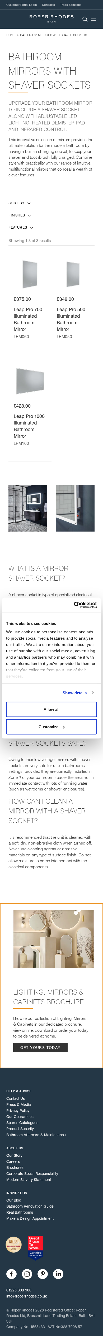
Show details (75, 692)
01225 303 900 (18, 1290)
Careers (13, 1161)
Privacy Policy (17, 1110)
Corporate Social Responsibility (32, 1173)
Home (10, 35)
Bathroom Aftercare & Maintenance (36, 1135)
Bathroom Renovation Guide (30, 1206)
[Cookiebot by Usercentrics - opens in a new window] (74, 604)
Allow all (51, 709)
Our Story (14, 1155)
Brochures (15, 1167)
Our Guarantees (20, 1117)
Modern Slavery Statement (28, 1180)
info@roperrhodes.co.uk (26, 1296)
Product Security (20, 1129)
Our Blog (13, 1200)
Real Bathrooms (19, 1212)
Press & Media (18, 1104)
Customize (48, 726)
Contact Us (15, 1098)
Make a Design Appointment (30, 1218)
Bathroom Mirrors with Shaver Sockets (53, 35)
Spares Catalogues (22, 1123)
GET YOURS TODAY (40, 1047)
